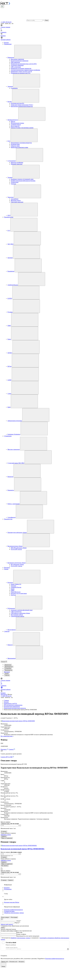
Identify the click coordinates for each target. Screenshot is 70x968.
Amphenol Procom (13, 285)
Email (19, 921)
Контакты (7, 567)
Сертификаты (12, 517)
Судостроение (12, 161)
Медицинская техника (17, 123)
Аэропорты (14, 88)
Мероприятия (11, 658)
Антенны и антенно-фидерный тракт (22, 610)
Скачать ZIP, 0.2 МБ (7, 757)
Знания (6, 569)
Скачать (11, 749)
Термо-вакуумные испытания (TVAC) (22, 105)
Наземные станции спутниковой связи (22, 179)
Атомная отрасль (16, 124)
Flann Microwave (15, 592)
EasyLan (13, 595)
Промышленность (13, 119)
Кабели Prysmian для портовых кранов (22, 127)
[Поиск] (2, 6)
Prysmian (10, 312)
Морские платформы (17, 162)
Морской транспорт (16, 164)
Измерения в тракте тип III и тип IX (21, 71)
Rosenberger (11, 271)
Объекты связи (15, 146)
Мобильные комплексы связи (19, 147)
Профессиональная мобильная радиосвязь (23, 180)
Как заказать (4, 865)
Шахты (13, 121)
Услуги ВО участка (16, 566)
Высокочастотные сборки (15, 546)
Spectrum (10, 257)
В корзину (3, 831)
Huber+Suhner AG (16, 584)
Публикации (11, 608)
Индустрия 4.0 (15, 126)
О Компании (8, 436)
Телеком (10, 177)
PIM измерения (15, 62)
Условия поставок (9, 911)
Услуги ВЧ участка (16, 549)
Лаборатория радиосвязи (15, 420)
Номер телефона (21, 934)
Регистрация (14, 917)
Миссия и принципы (14, 449)
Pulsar (9, 339)
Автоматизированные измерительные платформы (25, 70)
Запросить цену (5, 823)
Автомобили (14, 199)
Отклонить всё (13, 961)
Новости (10, 645)
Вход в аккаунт (5, 917)
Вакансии (10, 476)
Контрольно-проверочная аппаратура (22, 106)
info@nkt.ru (4, 694)
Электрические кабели (17, 616)
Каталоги (10, 582)
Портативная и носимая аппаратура (21, 142)
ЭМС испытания (16, 67)
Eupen (12, 589)
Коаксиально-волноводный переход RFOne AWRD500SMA (22, 849)
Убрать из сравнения (6, 838)
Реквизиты (11, 490)
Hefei (9, 407)
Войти (2, 927)
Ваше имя (19, 932)
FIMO (9, 325)
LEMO (9, 380)
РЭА (9, 141)
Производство (8, 519)
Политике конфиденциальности (54, 958)
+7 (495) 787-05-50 (6, 22)
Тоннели (13, 183)
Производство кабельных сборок (17, 532)
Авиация (10, 86)
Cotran (9, 393)
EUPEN (10, 298)
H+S (9, 230)
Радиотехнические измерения (19, 60)
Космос (10, 101)
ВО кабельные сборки (17, 564)
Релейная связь (15, 144)
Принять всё (4, 961)
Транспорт (11, 197)
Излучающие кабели (17, 614)
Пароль (17, 922)
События (6, 631)
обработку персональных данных (20, 938)
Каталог (6, 42)
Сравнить (3, 836)
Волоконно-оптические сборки (17, 562)
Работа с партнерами (14, 504)
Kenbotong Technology (14, 434)
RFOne (10, 366)
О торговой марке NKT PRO (16, 463)
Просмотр (4, 749)
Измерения (11, 57)
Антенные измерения (17, 65)
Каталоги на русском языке (19, 593)
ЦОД (9, 215)
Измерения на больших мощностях (21, 68)
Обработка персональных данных (14, 912)
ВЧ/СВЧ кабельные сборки (19, 548)
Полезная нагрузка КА (17, 103)
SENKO (10, 353)
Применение (8, 44)
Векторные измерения (17, 59)
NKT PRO (10, 244)
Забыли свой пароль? (7, 924)
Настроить (21, 961)
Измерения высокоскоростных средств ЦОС (24, 64)
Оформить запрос (6, 834)
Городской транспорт (17, 202)
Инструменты (12, 629)
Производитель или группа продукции (27, 936)
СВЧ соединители (16, 611)
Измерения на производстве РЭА (20, 73)
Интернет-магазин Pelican (11, 902)
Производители (8, 217)
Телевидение (14, 182)
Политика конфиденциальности (13, 909)
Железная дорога (16, 200)
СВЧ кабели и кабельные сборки (20, 613)
